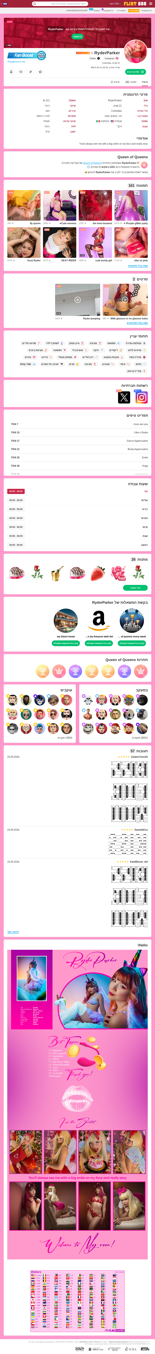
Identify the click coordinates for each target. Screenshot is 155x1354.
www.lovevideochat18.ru (119, 1342)
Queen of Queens (92, 163)
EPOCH (97, 1342)
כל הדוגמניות (147, 11)
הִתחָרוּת (97, 11)
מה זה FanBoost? (16, 61)
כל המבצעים (108, 11)
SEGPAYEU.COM (85, 1342)
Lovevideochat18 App (76, 11)
